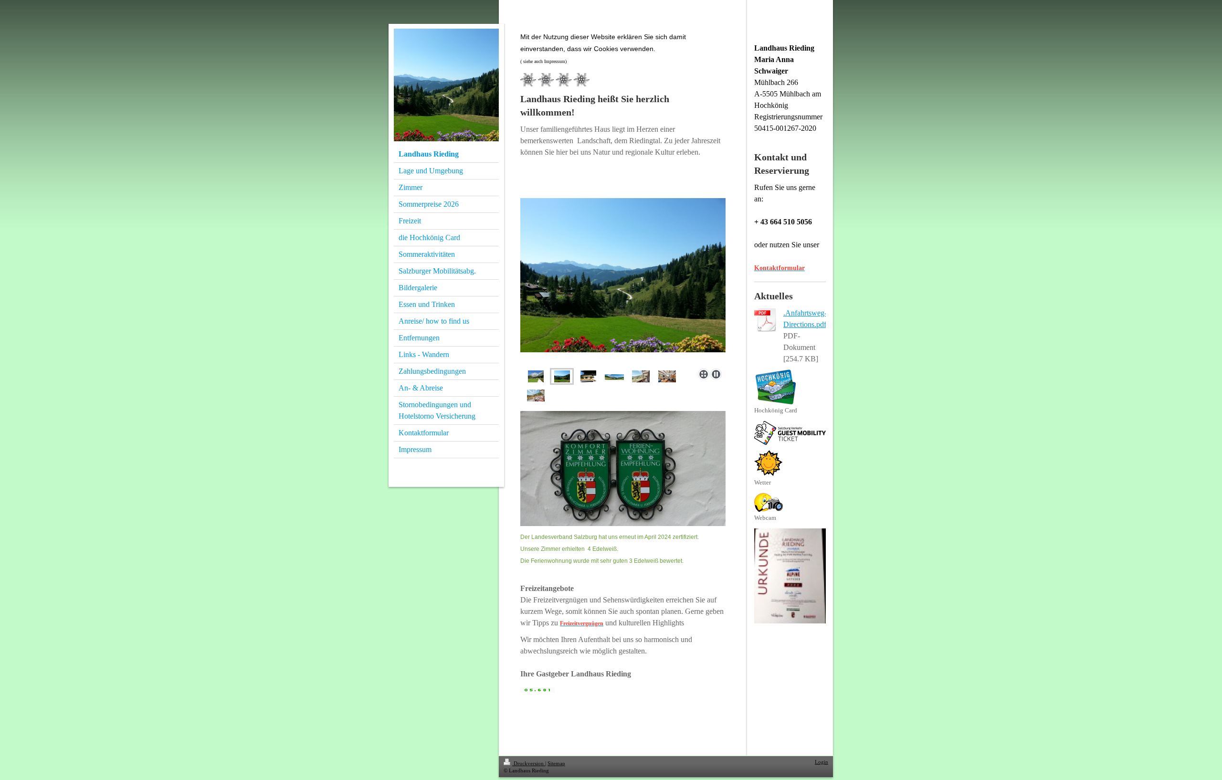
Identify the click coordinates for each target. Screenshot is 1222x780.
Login (821, 762)
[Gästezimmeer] (667, 376)
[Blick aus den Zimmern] (623, 281)
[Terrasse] (536, 395)
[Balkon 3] (641, 376)
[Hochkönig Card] (775, 386)
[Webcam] (768, 502)
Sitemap (556, 763)
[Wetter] (768, 463)
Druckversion (528, 763)
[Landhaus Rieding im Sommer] (536, 376)
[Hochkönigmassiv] (614, 376)
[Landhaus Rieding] (588, 376)
